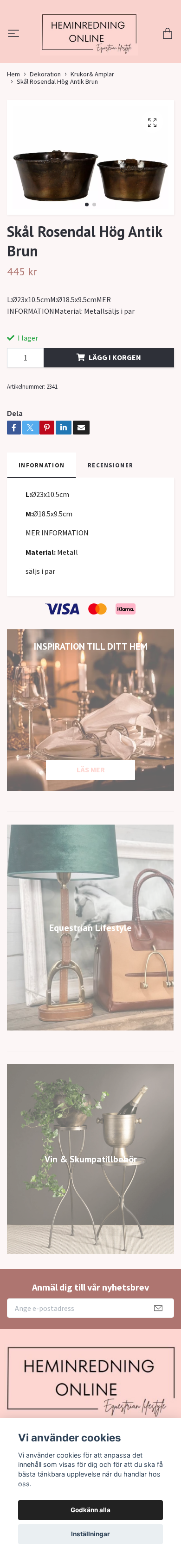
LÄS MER (91, 824)
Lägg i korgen (115, 412)
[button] (87, 259)
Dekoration (45, 129)
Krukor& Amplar (92, 129)
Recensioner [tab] (110, 519)
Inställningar (90, 1534)
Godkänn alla (90, 1510)
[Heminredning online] (90, 62)
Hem (13, 129)
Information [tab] (42, 519)
